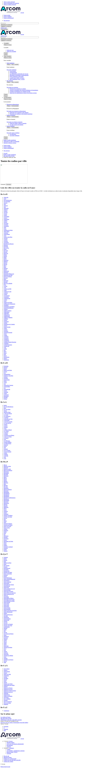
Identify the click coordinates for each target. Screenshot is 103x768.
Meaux (5, 478)
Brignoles (6, 280)
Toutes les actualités (11, 51)
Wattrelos (6, 704)
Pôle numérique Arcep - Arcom (17, 79)
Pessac (5, 540)
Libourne (6, 445)
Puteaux (5, 551)
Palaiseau (6, 530)
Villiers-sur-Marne (8, 696)
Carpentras (6, 297)
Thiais (5, 643)
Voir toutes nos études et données (14, 122)
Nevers (5, 518)
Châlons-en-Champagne (9, 304)
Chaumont (6, 321)
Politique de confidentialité (10, 758)
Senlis (5, 629)
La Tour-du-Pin (7, 423)
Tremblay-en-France (8, 659)
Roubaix (6, 575)
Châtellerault (7, 316)
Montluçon (6, 499)
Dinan (5, 353)
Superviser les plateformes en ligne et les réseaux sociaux (23, 93)
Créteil (5, 349)
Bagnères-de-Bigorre (9, 243)
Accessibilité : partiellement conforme (16, 750)
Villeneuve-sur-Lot (8, 692)
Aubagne (6, 233)
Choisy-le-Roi (7, 327)
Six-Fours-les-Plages (8, 633)
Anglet (5, 215)
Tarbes (5, 640)
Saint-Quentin (7, 607)
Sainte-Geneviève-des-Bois (10, 610)
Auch (5, 235)
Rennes (5, 560)
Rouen (5, 576)
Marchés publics (10, 742)
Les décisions (13, 134)
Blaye (5, 265)
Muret (5, 508)
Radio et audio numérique (10, 140)
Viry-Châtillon (7, 698)
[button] (10, 741)
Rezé (5, 561)
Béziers (5, 263)
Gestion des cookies (8, 761)
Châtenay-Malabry (8, 317)
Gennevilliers (7, 386)
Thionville (6, 646)
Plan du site (6, 756)
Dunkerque (6, 359)
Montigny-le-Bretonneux (9, 497)
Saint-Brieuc (7, 580)
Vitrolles (6, 700)
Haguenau (6, 396)
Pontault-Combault (8, 546)
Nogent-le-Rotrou (8, 523)
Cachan (5, 286)
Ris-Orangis (6, 565)
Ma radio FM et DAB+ (6, 718)
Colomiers (6, 338)
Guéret (5, 393)
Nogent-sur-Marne (8, 525)
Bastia (5, 249)
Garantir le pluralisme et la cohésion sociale (20, 91)
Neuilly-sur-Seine (8, 516)
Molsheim (6, 488)
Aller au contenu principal (10, 4)
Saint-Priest (6, 606)
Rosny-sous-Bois (8, 573)
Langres (5, 425)
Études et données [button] (11, 115)
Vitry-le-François (8, 701)
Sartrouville (6, 620)
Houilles (6, 397)
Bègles (5, 254)
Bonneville (6, 271)
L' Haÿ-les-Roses (8, 413)
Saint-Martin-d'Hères (9, 598)
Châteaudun (6, 312)
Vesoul (5, 679)
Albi (5, 204)
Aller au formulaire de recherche (11, 3)
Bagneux (6, 245)
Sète (5, 631)
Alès (5, 207)
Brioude (5, 282)
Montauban (6, 492)
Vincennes (6, 697)
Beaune (5, 252)
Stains (5, 635)
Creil (5, 347)
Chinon (5, 325)
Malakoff (6, 467)
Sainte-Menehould (8, 612)
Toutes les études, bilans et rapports (18, 123)
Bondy (5, 269)
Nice (5, 519)
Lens (5, 439)
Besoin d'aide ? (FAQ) (12, 752)
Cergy (5, 301)
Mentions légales (8, 757)
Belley (5, 258)
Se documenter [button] (7, 97)
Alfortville (6, 208)
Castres (5, 299)
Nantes (5, 512)
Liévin (5, 446)
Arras (5, 228)
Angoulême (6, 216)
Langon (5, 424)
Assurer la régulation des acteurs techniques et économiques (24, 90)
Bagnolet (6, 246)
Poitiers (5, 545)
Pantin (5, 531)
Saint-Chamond (7, 582)
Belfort (5, 256)
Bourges (6, 278)
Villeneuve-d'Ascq (8, 689)
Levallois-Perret (7, 443)
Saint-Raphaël (7, 609)
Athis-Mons (6, 231)
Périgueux (6, 536)
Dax (5, 350)
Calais (5, 290)
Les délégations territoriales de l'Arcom (19, 73)
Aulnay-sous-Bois (8, 237)
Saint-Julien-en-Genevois (10, 592)
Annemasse (6, 219)
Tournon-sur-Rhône (8, 655)
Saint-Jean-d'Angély (8, 591)
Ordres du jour (10, 50)
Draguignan (6, 357)
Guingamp (6, 394)
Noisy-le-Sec (7, 527)
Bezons (5, 264)
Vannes (5, 673)
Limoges (6, 449)
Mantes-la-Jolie (7, 469)
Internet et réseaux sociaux (10, 142)
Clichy (5, 334)
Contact (8, 749)
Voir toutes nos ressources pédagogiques (16, 111)
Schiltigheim (7, 627)
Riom (5, 564)
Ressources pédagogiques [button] (13, 104)
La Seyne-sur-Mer (8, 421)
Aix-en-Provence (8, 200)
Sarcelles (6, 616)
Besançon (6, 260)
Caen (5, 287)
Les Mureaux (7, 440)
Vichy (5, 681)
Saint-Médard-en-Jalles (9, 601)
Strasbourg (6, 636)
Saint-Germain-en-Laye (9, 588)
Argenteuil (6, 226)
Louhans (6, 454)
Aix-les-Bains (7, 201)
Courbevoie (6, 346)
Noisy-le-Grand (7, 526)
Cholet (5, 328)
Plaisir (5, 542)
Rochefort (6, 569)
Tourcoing (6, 654)
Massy (5, 477)
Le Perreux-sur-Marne (9, 435)
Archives (9, 746)
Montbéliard (6, 493)
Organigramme (13, 72)
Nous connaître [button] (7, 56)
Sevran (5, 632)
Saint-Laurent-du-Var (9, 594)
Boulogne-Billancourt (9, 273)
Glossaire (9, 753)
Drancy (5, 358)
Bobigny (6, 268)
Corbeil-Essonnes (8, 344)
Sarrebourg (6, 617)
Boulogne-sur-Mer (8, 275)
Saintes (5, 613)
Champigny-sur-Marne (9, 306)
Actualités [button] (6, 43)
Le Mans (6, 434)
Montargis (6, 491)
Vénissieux (6, 675)
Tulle (5, 662)
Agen (5, 198)
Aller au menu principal (9, 2)
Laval (5, 428)
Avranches (6, 242)
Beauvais (6, 253)
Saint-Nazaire (7, 602)
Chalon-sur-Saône (8, 302)
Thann (5, 642)
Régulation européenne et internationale (19, 75)
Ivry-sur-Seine (7, 409)
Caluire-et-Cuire (7, 291)
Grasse (5, 390)
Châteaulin (6, 313)
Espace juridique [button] (11, 126)
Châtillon (6, 319)
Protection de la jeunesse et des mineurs (19, 112)
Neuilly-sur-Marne (8, 515)
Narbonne (6, 514)
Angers (5, 213)
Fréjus (5, 381)
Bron (5, 284)
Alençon (6, 205)
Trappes (5, 658)
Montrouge (6, 503)
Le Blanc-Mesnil (8, 430)
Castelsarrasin (7, 298)
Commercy (6, 339)
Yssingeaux (6, 710)
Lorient (5, 453)
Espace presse (7, 15)
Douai (5, 355)
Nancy (5, 510)
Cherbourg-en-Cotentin (9, 324)
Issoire (5, 405)
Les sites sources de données (16, 124)
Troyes (5, 661)
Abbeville (6, 197)
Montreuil (6, 501)
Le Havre (6, 432)
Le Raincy (6, 438)
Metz (5, 484)
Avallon (5, 239)
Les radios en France (5, 717)
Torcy (5, 648)
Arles (5, 227)
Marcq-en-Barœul (8, 470)
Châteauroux (7, 314)
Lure (5, 457)
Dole (5, 354)
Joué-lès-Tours (7, 412)
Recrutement (10, 745)
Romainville (6, 571)
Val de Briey (7, 668)
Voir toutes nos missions (12, 87)
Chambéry (6, 305)
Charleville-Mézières (8, 308)
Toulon (5, 651)
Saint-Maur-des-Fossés (9, 599)
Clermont (6, 331)
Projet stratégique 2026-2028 (16, 76)
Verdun (5, 677)
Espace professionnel (9, 18)
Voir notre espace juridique (13, 132)
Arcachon (6, 223)
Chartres (6, 309)
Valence (5, 670)
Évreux (5, 371)
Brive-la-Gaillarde (8, 283)
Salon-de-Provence (8, 614)
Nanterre (6, 511)
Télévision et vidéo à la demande (11, 141)
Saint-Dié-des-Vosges (9, 584)
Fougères (6, 378)
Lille (5, 447)
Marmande (6, 473)
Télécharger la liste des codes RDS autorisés (11, 719)
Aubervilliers (7, 234)
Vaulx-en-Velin (7, 674)
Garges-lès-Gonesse (8, 385)
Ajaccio (5, 203)
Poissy (5, 544)
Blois (5, 267)
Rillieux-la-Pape (7, 562)
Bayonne (6, 250)
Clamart (5, 329)
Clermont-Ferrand (8, 332)
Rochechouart (7, 568)
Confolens (6, 343)
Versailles (6, 678)
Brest (5, 279)
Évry (5, 373)
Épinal (5, 369)
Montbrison (6, 495)
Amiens (5, 211)
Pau (4, 534)
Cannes (5, 294)
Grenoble (6, 392)
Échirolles (6, 366)
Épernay (6, 367)
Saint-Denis (6, 583)
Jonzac (5, 410)
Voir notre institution (11, 69)
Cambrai (6, 293)
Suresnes (6, 637)
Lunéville (6, 455)
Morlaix (5, 504)
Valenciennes (7, 671)
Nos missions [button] (10, 80)
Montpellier (6, 500)
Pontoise (6, 548)
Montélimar (6, 496)
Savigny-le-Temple (8, 624)
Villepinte (6, 693)
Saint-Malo (6, 597)
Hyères (5, 399)
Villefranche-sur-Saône (9, 685)
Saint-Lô (6, 595)
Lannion (6, 427)
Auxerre (6, 238)
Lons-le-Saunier (7, 451)
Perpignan (6, 538)
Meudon (6, 485)
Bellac (5, 257)
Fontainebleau (7, 374)
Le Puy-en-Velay (8, 436)
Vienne (5, 682)
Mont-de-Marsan (8, 489)
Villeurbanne (7, 694)
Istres (5, 408)
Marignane (6, 471)
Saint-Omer (6, 603)
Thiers (5, 644)
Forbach (6, 377)
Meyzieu (6, 486)
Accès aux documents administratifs (15, 744)
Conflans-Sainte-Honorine (10, 342)
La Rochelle (6, 420)
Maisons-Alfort (7, 466)
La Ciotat (6, 415)
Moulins (6, 506)
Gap (5, 384)
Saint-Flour (6, 587)
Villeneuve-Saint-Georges (10, 690)
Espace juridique (8, 16)
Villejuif (5, 686)
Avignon (6, 241)
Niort (5, 522)
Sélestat (5, 628)
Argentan (6, 224)
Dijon (5, 351)
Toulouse (6, 652)
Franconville (7, 379)
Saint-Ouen (6, 605)
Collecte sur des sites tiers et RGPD (12, 760)
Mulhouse (6, 507)
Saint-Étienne (7, 586)
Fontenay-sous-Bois (8, 375)
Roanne (5, 567)
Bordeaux (6, 272)
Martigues (6, 476)
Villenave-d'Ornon (8, 688)
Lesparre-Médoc (7, 442)
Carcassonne (7, 295)
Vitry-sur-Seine (7, 703)
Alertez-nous (4, 27)
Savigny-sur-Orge (8, 625)
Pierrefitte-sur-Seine (8, 541)
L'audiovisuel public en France (17, 78)
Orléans (5, 529)
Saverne (5, 622)
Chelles (5, 323)
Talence (5, 639)
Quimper (6, 557)
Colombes (6, 336)
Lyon (5, 458)
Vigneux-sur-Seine (8, 683)
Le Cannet (6, 431)
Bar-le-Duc (6, 248)
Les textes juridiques (14, 135)
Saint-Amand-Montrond (9, 579)
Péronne (6, 537)
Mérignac (6, 482)
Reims (5, 558)
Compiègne (6, 340)
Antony (5, 222)
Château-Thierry (7, 310)
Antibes (5, 220)
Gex (5, 388)
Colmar (5, 335)
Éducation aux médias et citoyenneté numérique (21, 114)
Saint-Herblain (7, 590)
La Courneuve (7, 416)
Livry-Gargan (7, 450)
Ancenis (6, 212)
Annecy (5, 218)
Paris (5, 533)
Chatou (5, 320)
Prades (5, 549)
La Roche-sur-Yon (8, 419)
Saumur (5, 621)
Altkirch (6, 209)
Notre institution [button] (10, 63)
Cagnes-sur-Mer (7, 288)
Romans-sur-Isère (8, 572)
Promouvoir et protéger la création (18, 88)
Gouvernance (13, 71)
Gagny (5, 382)
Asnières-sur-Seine (8, 230)
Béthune (6, 261)
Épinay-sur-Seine (8, 370)
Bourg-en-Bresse (8, 276)
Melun (5, 480)
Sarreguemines (7, 618)
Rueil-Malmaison (8, 577)
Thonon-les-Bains (8, 647)
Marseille (6, 474)
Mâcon (5, 465)
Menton (5, 481)
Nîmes (5, 521)
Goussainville (7, 389)
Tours (5, 657)
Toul (5, 650)
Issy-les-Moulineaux (8, 406)
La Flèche (6, 417)
